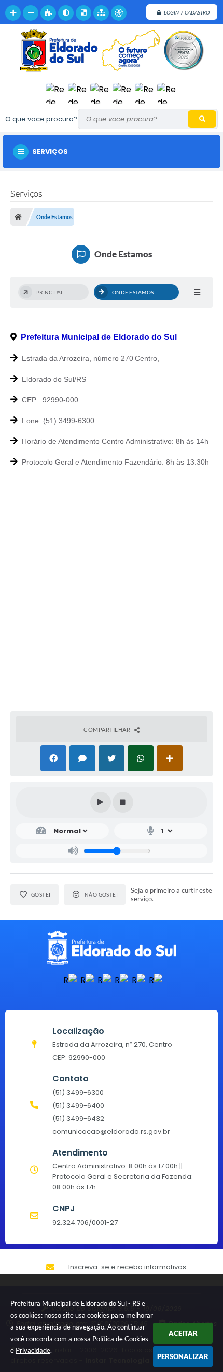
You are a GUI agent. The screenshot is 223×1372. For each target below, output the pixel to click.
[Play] (100, 802)
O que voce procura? (41, 119)
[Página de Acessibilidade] (119, 13)
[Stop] (123, 802)
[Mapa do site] (101, 13)
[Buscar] (202, 119)
